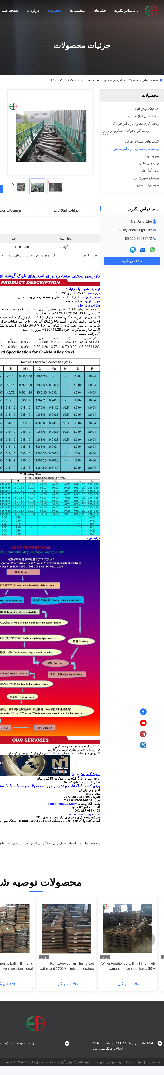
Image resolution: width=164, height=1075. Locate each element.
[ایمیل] (142, 249)
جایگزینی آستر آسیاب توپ (32, 843)
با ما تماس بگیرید (126, 10)
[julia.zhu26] (132, 249)
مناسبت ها (77, 10)
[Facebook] (143, 712)
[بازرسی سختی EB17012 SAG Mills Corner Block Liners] (50, 132)
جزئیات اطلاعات (67, 210)
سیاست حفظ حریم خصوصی (124, 1062)
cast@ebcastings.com (135, 230)
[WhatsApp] (152, 249)
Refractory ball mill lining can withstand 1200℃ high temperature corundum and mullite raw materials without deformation (67, 966)
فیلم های (99, 10)
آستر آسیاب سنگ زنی (68, 843)
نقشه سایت (153, 1062)
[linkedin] (143, 734)
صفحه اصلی (9, 10)
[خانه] (151, 10)
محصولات (54, 10)
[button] (147, 939)
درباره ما (32, 10)
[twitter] (143, 745)
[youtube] (143, 723)
